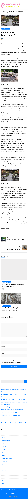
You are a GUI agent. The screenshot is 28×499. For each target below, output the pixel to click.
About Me (8, 489)
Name (3, 340)
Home (2, 489)
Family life (5, 446)
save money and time (13, 166)
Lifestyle (4, 461)
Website (3, 353)
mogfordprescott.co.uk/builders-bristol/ (11, 66)
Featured (4, 452)
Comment (4, 321)
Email (3, 346)
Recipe (4, 474)
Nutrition (4, 468)
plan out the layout (12, 119)
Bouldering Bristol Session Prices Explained (13, 399)
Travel (4, 483)
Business (4, 434)
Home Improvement (6, 28)
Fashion (4, 449)
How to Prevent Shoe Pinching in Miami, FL (12, 409)
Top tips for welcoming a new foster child (12, 412)
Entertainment (6, 440)
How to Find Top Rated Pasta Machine (11, 407)
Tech (3, 480)
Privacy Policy (23, 489)
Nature (4, 464)
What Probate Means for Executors (10, 415)
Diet (3, 437)
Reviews (4, 477)
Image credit (4, 84)
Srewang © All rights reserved (14, 494)
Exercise (4, 443)
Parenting (4, 471)
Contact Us (15, 489)
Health (4, 455)
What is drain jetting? (10, 308)
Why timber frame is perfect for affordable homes (13, 285)
